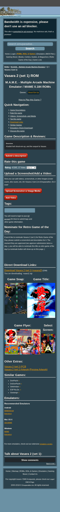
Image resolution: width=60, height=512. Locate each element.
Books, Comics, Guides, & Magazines (33, 57)
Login (13, 54)
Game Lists (37, 60)
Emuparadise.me (28, 485)
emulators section (46, 444)
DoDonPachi (16, 384)
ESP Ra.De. (15, 390)
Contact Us (33, 474)
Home (7, 54)
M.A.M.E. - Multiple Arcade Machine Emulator (28, 67)
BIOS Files (50, 54)
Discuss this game (17, 131)
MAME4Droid (9, 411)
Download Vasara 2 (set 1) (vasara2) (23, 270)
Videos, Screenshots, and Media (23, 116)
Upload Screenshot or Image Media (23, 190)
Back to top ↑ (51, 463)
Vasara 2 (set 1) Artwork (16, 369)
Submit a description (16, 155)
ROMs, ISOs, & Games (26, 54)
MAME (6, 431)
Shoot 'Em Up (33, 93)
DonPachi (15, 381)
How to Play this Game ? (30, 100)
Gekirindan (15, 387)
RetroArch (8, 413)
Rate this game (16, 113)
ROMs (6, 67)
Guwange (14, 393)
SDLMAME (8, 423)
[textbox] (17, 210)
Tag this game (15, 119)
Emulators (41, 54)
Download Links (16, 122)
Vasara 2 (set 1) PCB (15, 366)
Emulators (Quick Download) (21, 128)
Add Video (11, 197)
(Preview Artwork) (38, 369)
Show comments (29, 460)
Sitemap (15, 471)
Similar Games (16, 125)
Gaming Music (11, 57)
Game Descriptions (17, 110)
